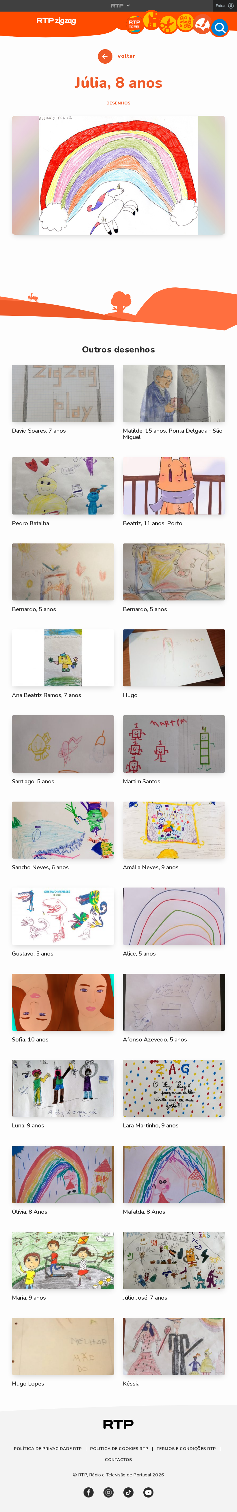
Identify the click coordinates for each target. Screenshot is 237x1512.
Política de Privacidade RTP (48, 1449)
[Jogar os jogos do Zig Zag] (185, 22)
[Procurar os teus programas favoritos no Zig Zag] (219, 27)
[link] (89, 1492)
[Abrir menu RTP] (119, 5)
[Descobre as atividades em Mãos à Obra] (168, 24)
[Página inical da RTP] (118, 1425)
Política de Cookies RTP (119, 1449)
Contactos (118, 1460)
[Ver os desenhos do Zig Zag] (202, 24)
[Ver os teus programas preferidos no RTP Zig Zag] (135, 24)
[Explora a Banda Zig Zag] (152, 20)
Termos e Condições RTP (186, 1449)
